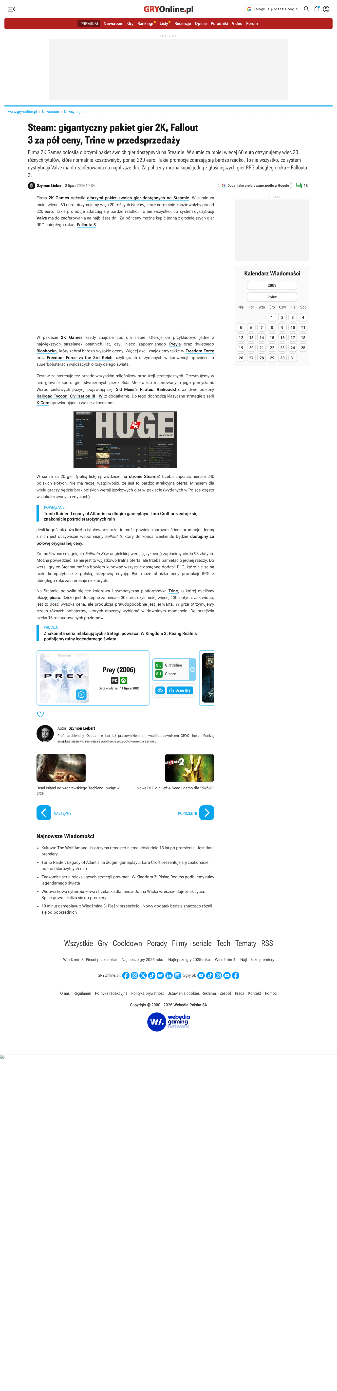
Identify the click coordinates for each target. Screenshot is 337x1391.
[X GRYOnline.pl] (143, 975)
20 (251, 347)
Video (237, 23)
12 (241, 337)
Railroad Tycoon (52, 396)
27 (251, 358)
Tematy (245, 943)
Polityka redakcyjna (111, 993)
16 (282, 337)
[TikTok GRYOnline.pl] (151, 975)
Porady (157, 943)
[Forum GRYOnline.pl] (177, 975)
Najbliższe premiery (257, 959)
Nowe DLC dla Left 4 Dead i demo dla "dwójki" (171, 787)
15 (272, 337)
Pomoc (271, 993)
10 (293, 327)
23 (282, 347)
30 (282, 358)
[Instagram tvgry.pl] (218, 975)
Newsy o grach (75, 111)
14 (262, 337)
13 (251, 337)
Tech (223, 943)
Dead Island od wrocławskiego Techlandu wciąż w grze (80, 787)
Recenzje (182, 23)
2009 (272, 285)
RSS (267, 943)
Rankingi (145, 23)
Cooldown (127, 943)
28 (262, 358)
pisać (55, 597)
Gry (130, 23)
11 (303, 327)
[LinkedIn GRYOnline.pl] (169, 975)
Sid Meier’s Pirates (134, 389)
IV (101, 396)
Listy (164, 23)
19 (241, 347)
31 (293, 358)
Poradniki (219, 23)
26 (241, 358)
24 (293, 347)
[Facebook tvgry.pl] (235, 975)
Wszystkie (78, 943)
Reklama (209, 993)
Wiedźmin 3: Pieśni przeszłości (90, 959)
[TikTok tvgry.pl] (209, 975)
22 (272, 347)
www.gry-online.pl (22, 111)
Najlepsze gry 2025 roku (189, 959)
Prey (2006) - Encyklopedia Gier (93, 678)
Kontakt (254, 993)
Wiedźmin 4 (225, 959)
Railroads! (166, 389)
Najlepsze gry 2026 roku (142, 959)
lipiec (272, 297)
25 (303, 347)
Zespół (225, 993)
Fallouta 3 (86, 224)
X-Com (43, 402)
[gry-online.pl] (168, 9)
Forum (252, 23)
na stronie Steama (140, 476)
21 (262, 347)
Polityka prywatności (148, 993)
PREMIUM (89, 23)
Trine (173, 590)
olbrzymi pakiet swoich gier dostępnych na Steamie (138, 197)
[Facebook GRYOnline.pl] (126, 975)
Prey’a (175, 344)
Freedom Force (200, 350)
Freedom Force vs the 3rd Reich (79, 357)
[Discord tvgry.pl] (227, 975)
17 (293, 337)
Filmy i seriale (192, 943)
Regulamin (82, 993)
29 (272, 358)
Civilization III (82, 396)
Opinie (201, 23)
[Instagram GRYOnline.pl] (134, 975)
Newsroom (113, 23)
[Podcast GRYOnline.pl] (160, 975)
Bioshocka (47, 350)
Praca (239, 993)
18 (303, 337)
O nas (65, 993)
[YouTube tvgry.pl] (201, 975)
